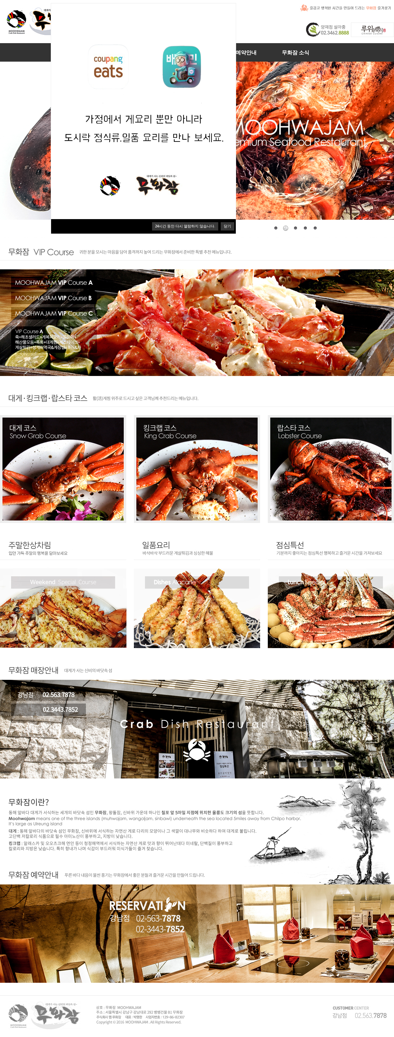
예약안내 (246, 52)
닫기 (227, 226)
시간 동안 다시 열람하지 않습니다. (185, 226)
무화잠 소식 (295, 52)
